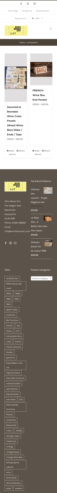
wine (8, 472)
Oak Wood (11, 399)
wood (8, 488)
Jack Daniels (12, 389)
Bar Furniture (12, 320)
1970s (8, 293)
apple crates (12, 309)
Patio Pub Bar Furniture (12, 407)
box (18, 325)
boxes (9, 331)
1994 (8, 304)
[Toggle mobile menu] (50, 28)
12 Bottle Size (12, 278)
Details (22, 151)
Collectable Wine (14, 336)
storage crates (12, 436)
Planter (9, 414)
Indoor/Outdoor (13, 383)
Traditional (11, 441)
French (18, 341)
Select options (12, 152)
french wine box (13, 347)
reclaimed (11, 420)
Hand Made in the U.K (14, 365)
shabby (19, 430)
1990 (16, 299)
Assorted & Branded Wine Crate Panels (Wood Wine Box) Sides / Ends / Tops (15, 121)
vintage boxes (12, 452)
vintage (9, 446)
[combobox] (42, 278)
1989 (8, 299)
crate (8, 341)
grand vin (10, 357)
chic (18, 331)
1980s (18, 293)
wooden (18, 488)
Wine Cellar (11, 478)
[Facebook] (6, 243)
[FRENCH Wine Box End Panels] (41, 69)
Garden (9, 352)
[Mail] (15, 243)
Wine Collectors (13, 483)
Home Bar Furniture (15, 378)
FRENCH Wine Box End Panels (40, 95)
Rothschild (11, 425)
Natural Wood (12, 394)
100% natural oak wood (14, 286)
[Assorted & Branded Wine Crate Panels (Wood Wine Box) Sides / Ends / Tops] (16, 78)
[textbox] (41, 278)
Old (21, 399)
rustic (9, 430)
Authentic (10, 315)
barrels (9, 325)
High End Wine (13, 373)
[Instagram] (10, 243)
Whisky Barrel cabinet (12, 464)
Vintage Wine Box (14, 457)
